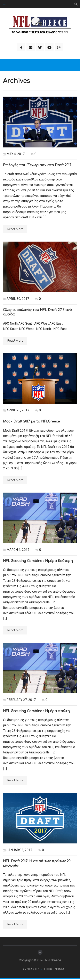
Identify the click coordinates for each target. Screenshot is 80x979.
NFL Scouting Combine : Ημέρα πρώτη (36, 711)
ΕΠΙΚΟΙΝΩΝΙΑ (54, 969)
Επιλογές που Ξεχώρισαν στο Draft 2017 (37, 165)
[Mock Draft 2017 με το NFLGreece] (40, 378)
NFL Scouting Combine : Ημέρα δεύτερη (38, 561)
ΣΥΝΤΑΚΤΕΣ (31, 969)
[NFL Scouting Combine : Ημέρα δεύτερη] (40, 518)
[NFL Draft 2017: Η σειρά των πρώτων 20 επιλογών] (40, 818)
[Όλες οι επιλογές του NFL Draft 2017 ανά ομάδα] (40, 267)
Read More (15, 229)
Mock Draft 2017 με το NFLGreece (31, 421)
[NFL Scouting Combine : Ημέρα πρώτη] (40, 668)
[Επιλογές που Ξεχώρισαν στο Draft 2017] (40, 122)
